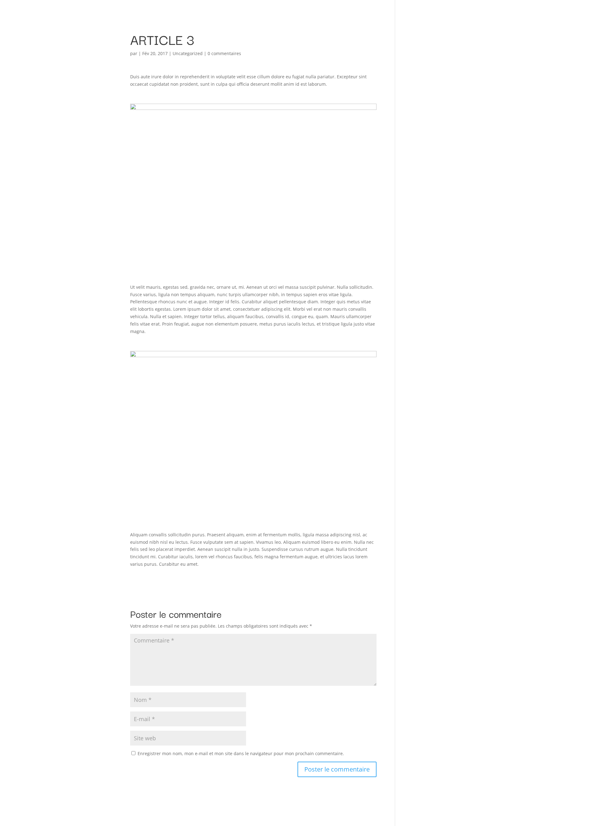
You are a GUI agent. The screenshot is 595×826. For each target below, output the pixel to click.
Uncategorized (188, 53)
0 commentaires (224, 53)
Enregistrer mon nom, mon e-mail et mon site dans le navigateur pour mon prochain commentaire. (241, 753)
